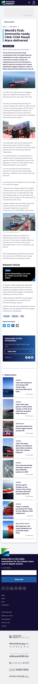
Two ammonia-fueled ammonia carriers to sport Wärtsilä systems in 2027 (24, 468)
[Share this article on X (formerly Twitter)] (8, 325)
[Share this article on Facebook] (12, 325)
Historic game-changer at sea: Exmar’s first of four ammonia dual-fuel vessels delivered (23, 489)
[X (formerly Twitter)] (29, 357)
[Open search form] (29, 3)
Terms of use (5, 622)
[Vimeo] (16, 588)
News (3, 595)
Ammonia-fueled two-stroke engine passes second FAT (24, 428)
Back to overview (9, 21)
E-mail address (6, 568)
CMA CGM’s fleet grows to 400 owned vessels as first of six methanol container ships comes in (24, 409)
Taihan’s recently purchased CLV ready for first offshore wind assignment (24, 510)
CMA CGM (15, 316)
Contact (4, 626)
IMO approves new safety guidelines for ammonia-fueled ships (24, 529)
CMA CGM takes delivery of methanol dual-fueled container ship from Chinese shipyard (24, 448)
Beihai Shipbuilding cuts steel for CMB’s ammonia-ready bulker (17, 276)
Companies (5, 605)
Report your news (7, 616)
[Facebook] (26, 357)
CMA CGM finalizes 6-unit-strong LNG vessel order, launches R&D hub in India (24, 387)
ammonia (6, 316)
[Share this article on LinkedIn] (4, 325)
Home (4, 26)
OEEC (3, 598)
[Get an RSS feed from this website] (24, 588)
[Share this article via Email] (17, 325)
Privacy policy (5, 619)
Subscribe (12, 351)
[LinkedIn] (32, 357)
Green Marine (13, 26)
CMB (22, 316)
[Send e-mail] (20, 588)
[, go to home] (7, 3)
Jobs (2, 602)
